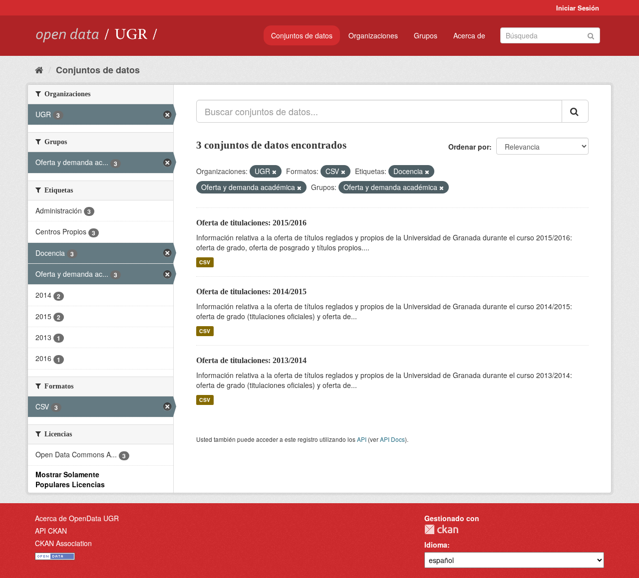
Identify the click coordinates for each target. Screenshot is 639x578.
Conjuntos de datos (301, 35)
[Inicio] (39, 69)
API (361, 439)
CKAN (441, 529)
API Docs (392, 439)
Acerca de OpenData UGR (77, 518)
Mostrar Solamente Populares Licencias (70, 479)
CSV (204, 262)
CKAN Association (63, 543)
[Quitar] (274, 172)
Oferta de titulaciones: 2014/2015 (251, 291)
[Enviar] (591, 34)
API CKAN (51, 531)
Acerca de (469, 35)
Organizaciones (373, 35)
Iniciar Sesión (577, 7)
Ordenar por (468, 147)
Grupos (425, 35)
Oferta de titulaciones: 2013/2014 (251, 360)
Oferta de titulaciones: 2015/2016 (251, 222)
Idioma (435, 545)
